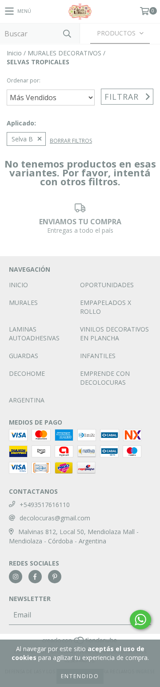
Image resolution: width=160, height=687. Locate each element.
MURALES (23, 302)
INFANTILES (98, 355)
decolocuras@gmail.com (55, 518)
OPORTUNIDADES (107, 285)
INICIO (18, 285)
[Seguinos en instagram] (15, 576)
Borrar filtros (71, 140)
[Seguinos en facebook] (35, 576)
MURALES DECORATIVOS (64, 53)
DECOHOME (27, 373)
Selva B (22, 139)
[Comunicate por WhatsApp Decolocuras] (140, 619)
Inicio (14, 53)
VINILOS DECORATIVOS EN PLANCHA (114, 333)
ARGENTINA (26, 400)
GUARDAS (23, 355)
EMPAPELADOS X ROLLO (105, 307)
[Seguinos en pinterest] (54, 576)
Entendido (80, 676)
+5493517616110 (45, 504)
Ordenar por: (23, 80)
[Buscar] (67, 33)
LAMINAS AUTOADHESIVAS (34, 333)
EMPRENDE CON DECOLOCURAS (105, 377)
